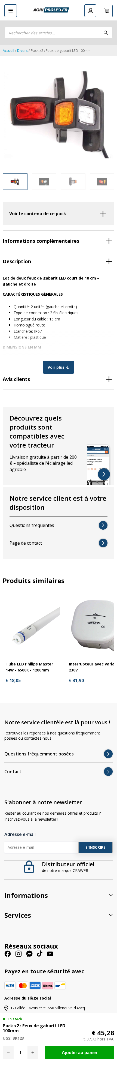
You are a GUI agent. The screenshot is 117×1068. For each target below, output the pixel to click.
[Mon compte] (90, 10)
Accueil (8, 50)
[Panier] (107, 11)
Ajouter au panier (79, 1052)
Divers (22, 50)
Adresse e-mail (20, 834)
